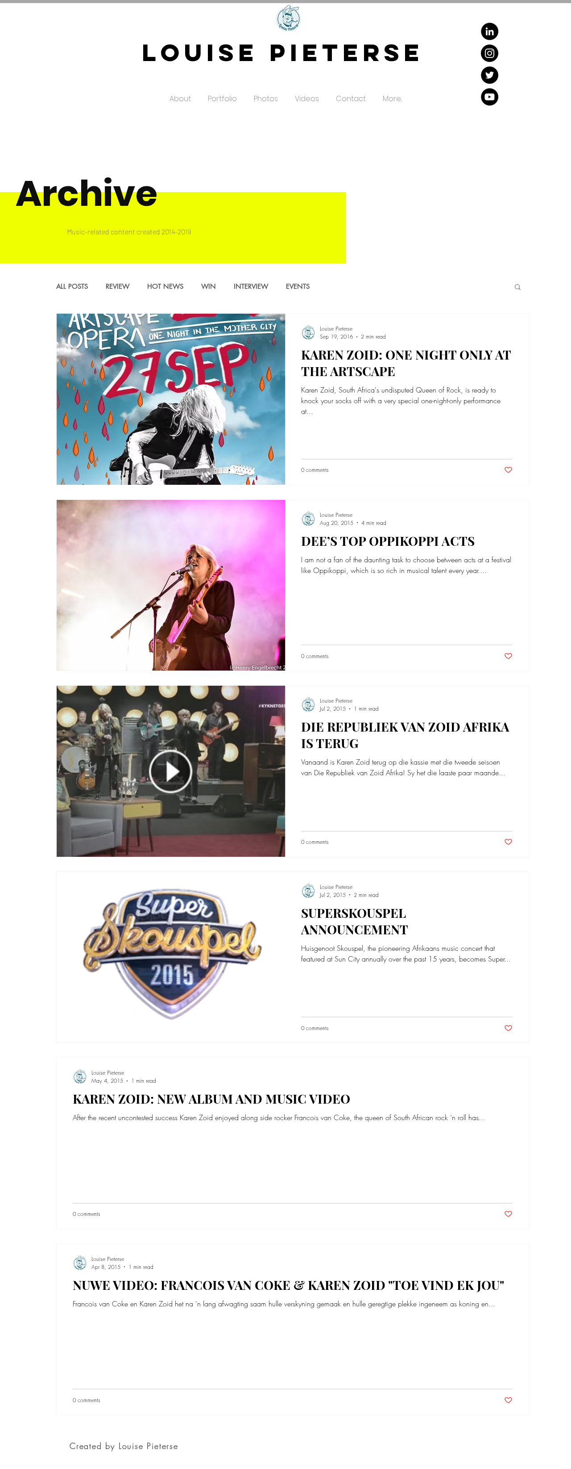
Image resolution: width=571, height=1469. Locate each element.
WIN (208, 286)
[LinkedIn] (489, 31)
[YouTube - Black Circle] (489, 97)
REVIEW (117, 286)
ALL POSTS (72, 286)
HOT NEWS (165, 286)
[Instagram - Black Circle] (489, 53)
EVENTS (298, 286)
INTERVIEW (251, 286)
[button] (222, 95)
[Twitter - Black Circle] (489, 75)
